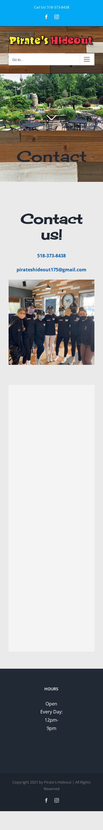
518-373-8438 (58, 7)
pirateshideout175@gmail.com (51, 270)
